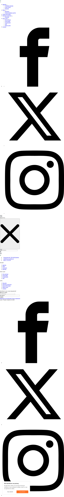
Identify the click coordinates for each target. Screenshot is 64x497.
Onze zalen (5, 275)
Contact (4, 27)
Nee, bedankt (10, 491)
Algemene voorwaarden (6, 298)
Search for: (2, 217)
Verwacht (4, 268)
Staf (3, 278)
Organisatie (5, 277)
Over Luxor (5, 18)
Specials (4, 269)
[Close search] (10, 233)
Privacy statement (16, 298)
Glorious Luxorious (7, 15)
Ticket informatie (6, 14)
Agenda (4, 4)
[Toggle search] (1, 216)
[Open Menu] (0, 2)
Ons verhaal (5, 274)
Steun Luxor (5, 287)
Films (3, 10)
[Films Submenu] (5, 10)
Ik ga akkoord (22, 491)
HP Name (2, 295)
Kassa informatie (6, 286)
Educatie (4, 283)
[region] (16, 487)
